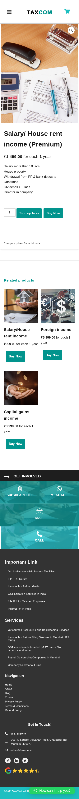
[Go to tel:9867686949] (39, 537)
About (8, 688)
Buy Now (53, 213)
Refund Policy (13, 710)
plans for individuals (28, 243)
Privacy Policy (13, 701)
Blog (7, 692)
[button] (52, 790)
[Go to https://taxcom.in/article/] (20, 492)
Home (8, 684)
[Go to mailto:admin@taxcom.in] (39, 515)
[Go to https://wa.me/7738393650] (59, 492)
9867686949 (18, 733)
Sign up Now (29, 213)
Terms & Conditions (17, 705)
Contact (9, 697)
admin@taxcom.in (21, 750)
